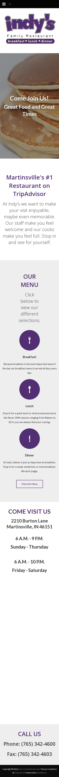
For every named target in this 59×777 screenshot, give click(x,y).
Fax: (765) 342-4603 (29, 754)
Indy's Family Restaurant (29, 769)
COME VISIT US (29, 511)
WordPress (41, 772)
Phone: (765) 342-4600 (29, 744)
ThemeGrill (20, 772)
